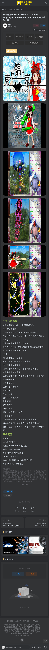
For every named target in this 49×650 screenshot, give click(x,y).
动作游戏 (16, 9)
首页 (4, 9)
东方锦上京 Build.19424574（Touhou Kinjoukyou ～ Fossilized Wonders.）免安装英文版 (24, 17)
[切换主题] (45, 641)
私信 (44, 26)
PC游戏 (10, 9)
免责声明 (18, 621)
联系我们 (26, 621)
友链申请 (10, 621)
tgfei (9, 24)
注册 (32, 574)
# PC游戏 (7, 495)
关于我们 (35, 621)
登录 (19, 574)
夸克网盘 (12, 51)
